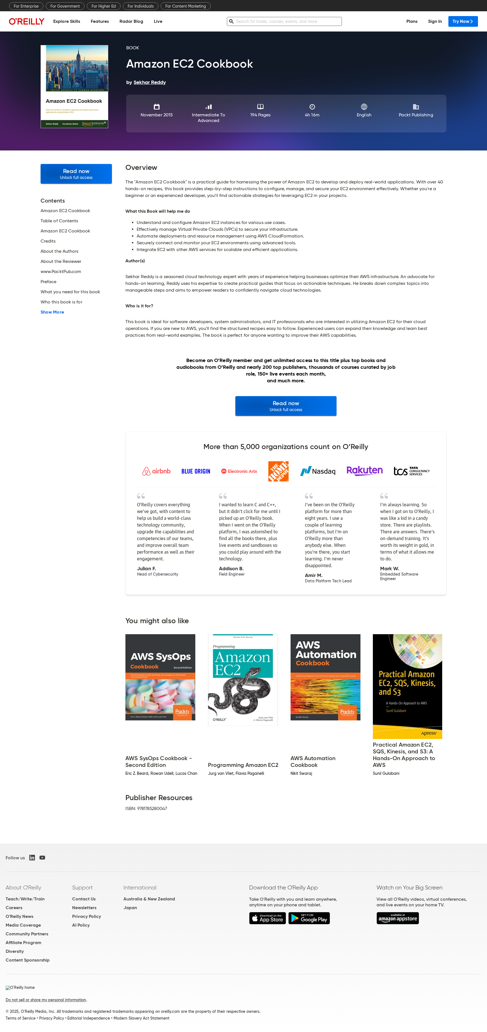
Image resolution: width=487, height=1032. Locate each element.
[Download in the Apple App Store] (267, 923)
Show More (52, 312)
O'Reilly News (19, 916)
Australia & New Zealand (149, 899)
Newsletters (84, 908)
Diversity (15, 951)
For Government (65, 6)
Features (100, 21)
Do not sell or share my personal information (46, 999)
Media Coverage (23, 925)
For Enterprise (26, 6)
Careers (14, 908)
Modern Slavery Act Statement (141, 1018)
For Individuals (141, 6)
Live (158, 21)
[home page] (27, 21)
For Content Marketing (185, 6)
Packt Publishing (416, 114)
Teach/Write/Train (25, 899)
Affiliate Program (23, 943)
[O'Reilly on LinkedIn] (32, 857)
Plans (411, 21)
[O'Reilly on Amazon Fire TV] (398, 923)
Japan (130, 908)
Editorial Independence (88, 1018)
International (139, 887)
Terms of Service (21, 1018)
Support (82, 887)
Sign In (435, 21)
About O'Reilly (23, 887)
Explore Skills (66, 21)
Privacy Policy (86, 916)
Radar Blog (131, 21)
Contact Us (84, 899)
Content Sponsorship (28, 960)
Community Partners (27, 934)
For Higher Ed (104, 6)
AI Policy (81, 925)
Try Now (461, 21)
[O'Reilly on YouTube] (42, 857)
